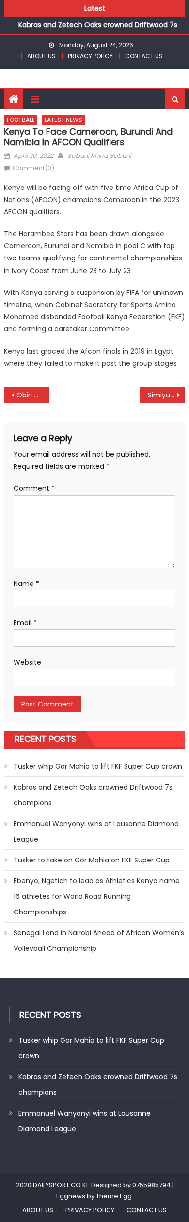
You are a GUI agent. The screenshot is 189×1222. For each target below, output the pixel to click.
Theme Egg (114, 1196)
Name (26, 583)
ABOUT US (41, 56)
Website (27, 662)
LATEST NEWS (63, 120)
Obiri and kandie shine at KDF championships (32, 395)
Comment (34, 488)
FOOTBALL (20, 120)
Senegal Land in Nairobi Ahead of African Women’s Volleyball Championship (99, 940)
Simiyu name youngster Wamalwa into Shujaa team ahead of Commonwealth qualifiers (167, 395)
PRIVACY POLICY (90, 56)
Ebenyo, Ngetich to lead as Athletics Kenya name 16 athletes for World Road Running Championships (97, 896)
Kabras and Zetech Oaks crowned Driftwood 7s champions (93, 795)
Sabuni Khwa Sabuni (99, 155)
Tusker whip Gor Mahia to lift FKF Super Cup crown (98, 766)
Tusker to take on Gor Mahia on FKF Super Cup (92, 860)
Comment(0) (33, 167)
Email (25, 623)
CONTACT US (144, 56)
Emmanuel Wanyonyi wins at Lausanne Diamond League (96, 831)
